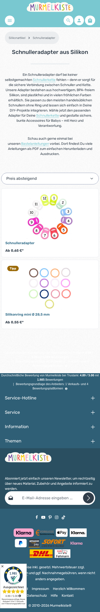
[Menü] (10, 20)
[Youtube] (43, 517)
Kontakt (68, 596)
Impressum (40, 589)
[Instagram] (57, 517)
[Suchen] (68, 20)
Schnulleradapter (19, 243)
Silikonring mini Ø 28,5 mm (27, 314)
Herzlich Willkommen (69, 589)
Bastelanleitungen (35, 144)
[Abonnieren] (88, 497)
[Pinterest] (50, 517)
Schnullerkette (44, 80)
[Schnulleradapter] (50, 216)
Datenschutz (37, 596)
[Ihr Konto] (79, 20)
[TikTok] (63, 517)
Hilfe (54, 596)
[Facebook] (37, 517)
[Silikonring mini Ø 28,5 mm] (50, 288)
